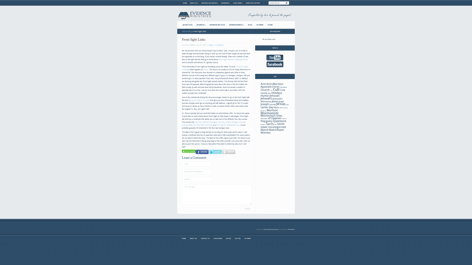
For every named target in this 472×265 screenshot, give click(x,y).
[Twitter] (215, 153)
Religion (263, 124)
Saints (270, 124)
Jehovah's (266, 98)
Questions (279, 121)
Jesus (275, 101)
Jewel (281, 101)
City (271, 90)
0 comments (219, 45)
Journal (272, 104)
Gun (269, 93)
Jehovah (275, 95)
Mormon (272, 110)
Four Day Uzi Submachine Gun (227, 125)
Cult (276, 89)
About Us (194, 3)
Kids (283, 104)
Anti (263, 84)
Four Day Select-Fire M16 (202, 125)
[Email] (228, 153)
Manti (276, 107)
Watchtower (276, 129)
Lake (287, 105)
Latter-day (267, 107)
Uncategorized (277, 127)
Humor (265, 95)
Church (265, 89)
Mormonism (270, 113)
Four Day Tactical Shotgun (228, 122)
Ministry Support (253, 3)
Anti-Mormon (274, 84)
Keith (192, 45)
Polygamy (267, 121)
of (269, 118)
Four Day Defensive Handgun (206, 122)
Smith (281, 124)
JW (278, 104)
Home (185, 3)
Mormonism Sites (271, 115)
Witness (266, 132)
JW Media (201, 25)
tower (264, 127)
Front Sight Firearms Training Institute (233, 59)
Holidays (277, 92)
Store (270, 25)
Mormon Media (236, 25)
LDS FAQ (238, 238)
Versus (205, 70)
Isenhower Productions (271, 229)
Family (264, 93)
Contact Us (205, 238)
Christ (276, 86)
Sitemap (259, 25)
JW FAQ (228, 238)
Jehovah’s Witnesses (209, 3)
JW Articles (187, 25)
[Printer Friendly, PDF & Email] (189, 151)
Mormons (225, 3)
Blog (250, 25)
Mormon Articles (217, 25)
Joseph (265, 104)
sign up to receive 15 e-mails (199, 100)
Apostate (266, 86)
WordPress (291, 229)
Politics (284, 118)
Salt (275, 124)
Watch (264, 129)
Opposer (276, 118)
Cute (282, 90)
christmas (283, 87)
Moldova (263, 111)
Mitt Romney (284, 108)
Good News (238, 3)
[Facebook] (202, 153)
